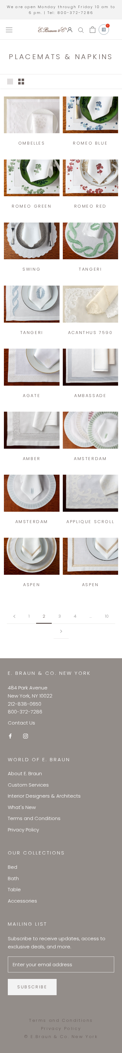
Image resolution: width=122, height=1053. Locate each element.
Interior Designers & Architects (44, 795)
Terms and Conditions (34, 818)
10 (107, 616)
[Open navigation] (9, 29)
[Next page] (61, 631)
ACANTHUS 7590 (90, 332)
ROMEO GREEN (32, 206)
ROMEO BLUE (90, 143)
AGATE (31, 395)
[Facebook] (10, 736)
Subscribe (32, 987)
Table (14, 889)
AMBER (32, 459)
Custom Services (28, 784)
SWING (31, 269)
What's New (22, 807)
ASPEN (31, 585)
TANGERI (90, 269)
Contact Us (21, 722)
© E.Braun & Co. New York (61, 1037)
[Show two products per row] (21, 81)
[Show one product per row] (10, 81)
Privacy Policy (23, 829)
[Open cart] (92, 29)
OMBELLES (31, 143)
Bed (12, 867)
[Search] (81, 29)
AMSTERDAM (90, 459)
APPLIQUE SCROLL (90, 522)
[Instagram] (25, 736)
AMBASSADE (90, 395)
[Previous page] (14, 616)
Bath (13, 878)
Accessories (22, 900)
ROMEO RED (90, 206)
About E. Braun (25, 773)
